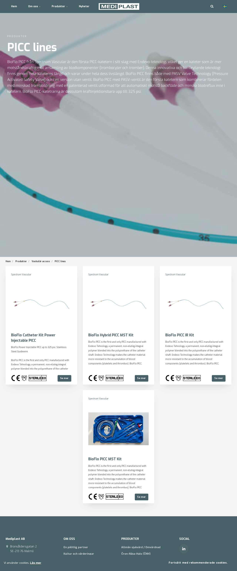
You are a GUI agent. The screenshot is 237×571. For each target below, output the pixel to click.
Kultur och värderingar (79, 554)
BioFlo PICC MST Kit (105, 459)
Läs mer (35, 563)
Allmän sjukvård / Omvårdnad (141, 547)
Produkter (59, 6)
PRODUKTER (130, 539)
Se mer (64, 378)
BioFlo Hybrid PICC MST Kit (110, 335)
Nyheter (84, 6)
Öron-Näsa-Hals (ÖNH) (136, 554)
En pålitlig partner (76, 547)
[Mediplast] (119, 6)
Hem (14, 6)
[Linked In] (183, 548)
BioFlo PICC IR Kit (179, 335)
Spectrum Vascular (21, 274)
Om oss (33, 6)
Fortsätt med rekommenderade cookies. (198, 563)
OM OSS (69, 539)
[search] (212, 6)
